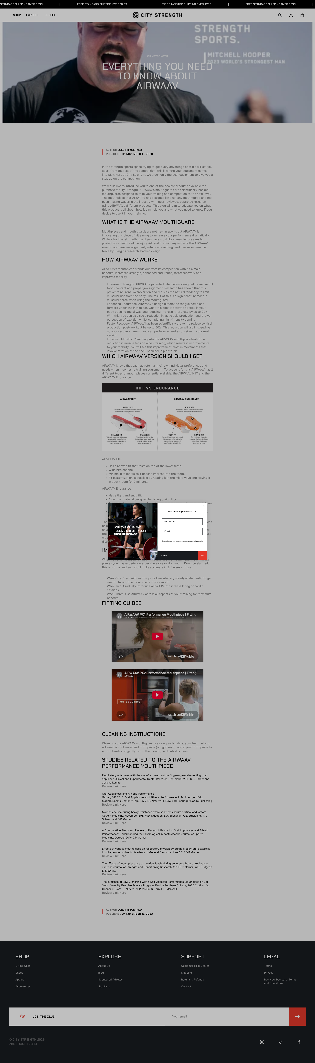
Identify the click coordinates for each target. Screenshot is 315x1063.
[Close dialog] (203, 506)
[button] (182, 555)
